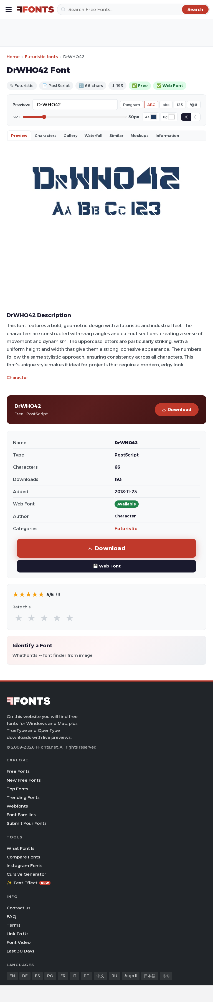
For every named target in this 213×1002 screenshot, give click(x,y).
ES (37, 975)
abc (166, 104)
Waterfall (93, 135)
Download (179, 409)
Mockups (139, 135)
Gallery (70, 135)
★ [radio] (18, 618)
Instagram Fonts (24, 865)
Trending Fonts (23, 797)
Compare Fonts (23, 857)
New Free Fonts (24, 780)
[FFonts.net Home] (35, 9)
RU (114, 975)
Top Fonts (17, 788)
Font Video (19, 942)
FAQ (11, 916)
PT (86, 975)
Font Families (21, 814)
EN (12, 975)
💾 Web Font (107, 566)
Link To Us (18, 933)
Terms (14, 925)
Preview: (21, 104)
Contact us (19, 907)
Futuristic (126, 528)
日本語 (150, 975)
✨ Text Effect (28, 882)
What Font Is (20, 848)
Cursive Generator (26, 874)
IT (75, 975)
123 (180, 104)
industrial (161, 325)
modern (150, 364)
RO (50, 975)
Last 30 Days (20, 951)
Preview (19, 135)
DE (25, 975)
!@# (193, 104)
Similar (116, 135)
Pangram (131, 104)
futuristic (130, 325)
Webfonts (17, 806)
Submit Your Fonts (27, 823)
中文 (100, 975)
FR (62, 975)
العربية (131, 975)
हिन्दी (166, 975)
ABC (151, 104)
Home (13, 56)
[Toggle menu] (8, 9)
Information (167, 135)
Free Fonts (18, 771)
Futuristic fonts (41, 56)
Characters (45, 135)
